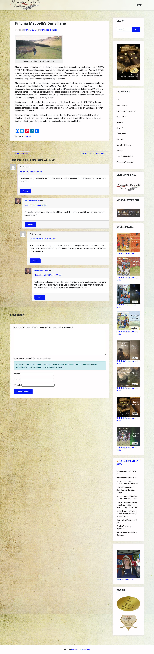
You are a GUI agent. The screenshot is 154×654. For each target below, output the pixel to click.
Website (17, 385)
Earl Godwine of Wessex (126, 111)
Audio (119, 280)
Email (17, 379)
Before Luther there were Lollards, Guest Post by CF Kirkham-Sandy (126, 513)
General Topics (122, 117)
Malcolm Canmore (124, 145)
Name (17, 374)
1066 (119, 100)
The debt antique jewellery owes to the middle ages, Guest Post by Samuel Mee (127, 504)
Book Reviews (122, 106)
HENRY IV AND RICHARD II (126, 477)
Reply (25, 191)
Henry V (120, 128)
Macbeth (27, 137)
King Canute (121, 134)
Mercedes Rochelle (48, 30)
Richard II (120, 151)
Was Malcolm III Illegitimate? (93, 153)
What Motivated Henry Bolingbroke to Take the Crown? (126, 490)
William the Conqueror (125, 162)
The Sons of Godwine (125, 156)
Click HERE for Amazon (125, 253)
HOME (139, 5)
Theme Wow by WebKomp (80, 650)
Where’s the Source (22, 153)
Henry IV (120, 122)
